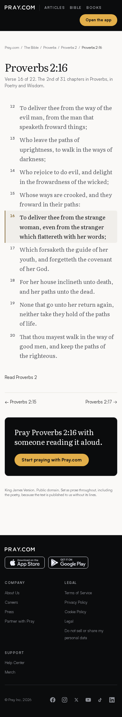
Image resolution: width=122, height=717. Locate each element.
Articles (54, 7)
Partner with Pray (19, 621)
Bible (76, 7)
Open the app (98, 19)
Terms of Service (78, 592)
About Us (12, 592)
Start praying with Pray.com (52, 460)
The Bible (31, 47)
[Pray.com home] (20, 7)
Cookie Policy (75, 611)
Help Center (15, 662)
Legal (69, 621)
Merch (10, 672)
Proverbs (49, 47)
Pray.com (12, 47)
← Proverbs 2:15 (20, 402)
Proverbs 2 (69, 47)
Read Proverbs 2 (21, 377)
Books (94, 7)
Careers (11, 602)
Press (9, 611)
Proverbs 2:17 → (101, 402)
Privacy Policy (76, 602)
